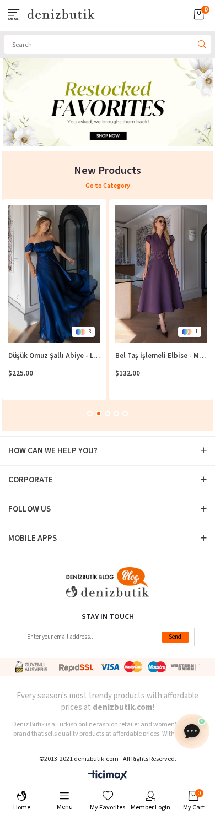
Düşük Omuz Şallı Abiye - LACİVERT (54, 356)
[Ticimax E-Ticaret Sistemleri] (107, 776)
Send (175, 637)
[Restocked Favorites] (108, 102)
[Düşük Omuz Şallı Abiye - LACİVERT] (54, 274)
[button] (89, 413)
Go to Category (107, 186)
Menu (65, 807)
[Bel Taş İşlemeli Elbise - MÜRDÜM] (161, 274)
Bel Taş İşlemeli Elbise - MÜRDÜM (161, 356)
